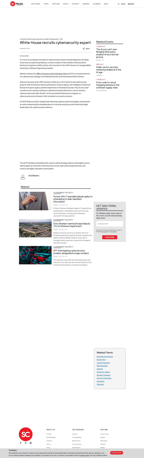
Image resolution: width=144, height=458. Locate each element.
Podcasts (102, 447)
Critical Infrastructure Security (31, 39)
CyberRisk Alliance (51, 437)
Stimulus (100, 384)
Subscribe (109, 237)
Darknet (100, 369)
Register (131, 4)
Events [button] (65, 4)
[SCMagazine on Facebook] (20, 443)
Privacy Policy (113, 231)
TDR (61, 39)
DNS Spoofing (102, 366)
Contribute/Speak (76, 437)
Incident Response (51, 39)
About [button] (106, 4)
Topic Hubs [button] (56, 4)
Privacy (48, 447)
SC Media (49, 434)
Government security (63, 193)
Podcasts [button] (75, 4)
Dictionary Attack (103, 372)
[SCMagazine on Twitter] (25, 443)
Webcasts (102, 444)
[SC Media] (16, 4)
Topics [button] (46, 4)
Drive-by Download (104, 378)
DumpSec (100, 381)
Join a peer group (76, 444)
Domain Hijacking (103, 375)
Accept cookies (116, 452)
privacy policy (84, 455)
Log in (123, 4)
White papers (103, 441)
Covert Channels (103, 363)
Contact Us (49, 441)
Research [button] (86, 4)
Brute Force (101, 360)
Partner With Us (76, 447)
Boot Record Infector (105, 357)
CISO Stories (35, 4)
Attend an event (76, 441)
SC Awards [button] (97, 4)
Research (102, 437)
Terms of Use (104, 231)
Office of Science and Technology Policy (51, 74)
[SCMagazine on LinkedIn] (30, 443)
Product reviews (104, 434)
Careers (48, 444)
